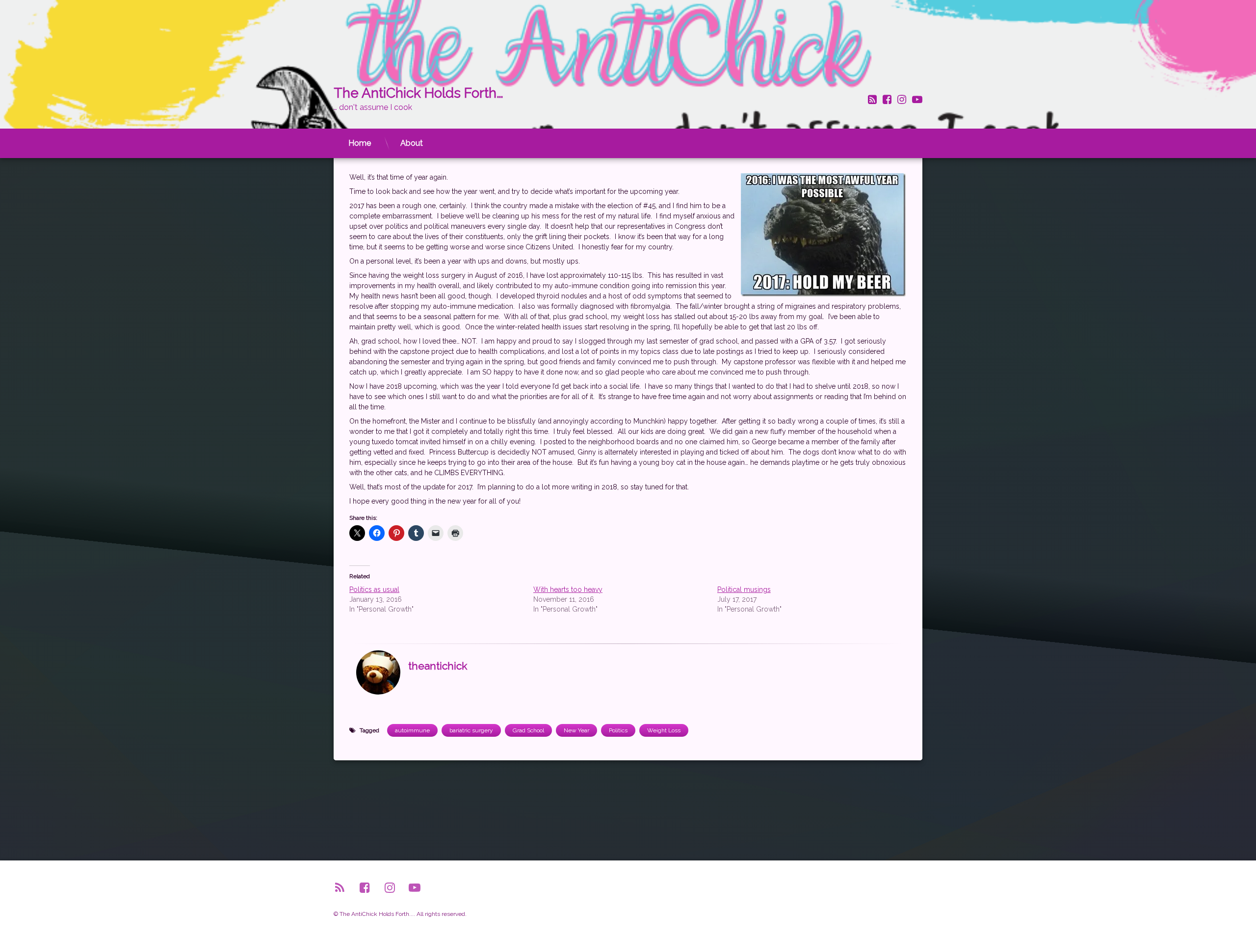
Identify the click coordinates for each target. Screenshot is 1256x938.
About (411, 143)
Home (359, 143)
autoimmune (412, 730)
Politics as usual (374, 589)
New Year (576, 730)
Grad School (528, 730)
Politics (618, 730)
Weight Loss (663, 730)
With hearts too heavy (567, 589)
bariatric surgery (471, 730)
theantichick (437, 666)
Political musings (744, 589)
